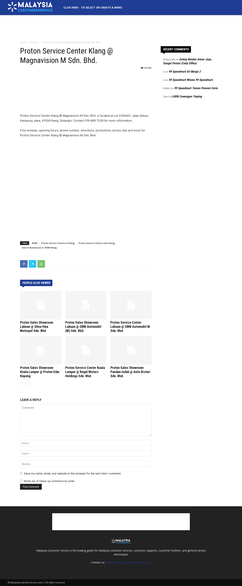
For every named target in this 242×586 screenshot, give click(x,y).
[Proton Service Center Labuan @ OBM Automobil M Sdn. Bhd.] (131, 305)
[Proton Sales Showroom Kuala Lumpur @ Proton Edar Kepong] (40, 350)
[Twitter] (32, 264)
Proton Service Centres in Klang (57, 243)
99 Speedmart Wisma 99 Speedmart (191, 80)
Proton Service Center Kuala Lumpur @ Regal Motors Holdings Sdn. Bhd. (85, 372)
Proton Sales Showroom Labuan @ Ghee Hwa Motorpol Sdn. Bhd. (36, 326)
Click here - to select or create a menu (93, 7)
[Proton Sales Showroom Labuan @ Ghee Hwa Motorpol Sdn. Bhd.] (40, 305)
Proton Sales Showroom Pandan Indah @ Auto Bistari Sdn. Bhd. (130, 372)
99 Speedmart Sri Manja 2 (185, 71)
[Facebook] (24, 264)
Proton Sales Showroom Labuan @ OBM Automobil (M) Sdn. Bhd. (83, 326)
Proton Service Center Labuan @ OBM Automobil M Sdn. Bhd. (130, 326)
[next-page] (28, 383)
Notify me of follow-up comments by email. (49, 481)
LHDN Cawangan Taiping (187, 96)
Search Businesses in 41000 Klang (39, 247)
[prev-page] (22, 383)
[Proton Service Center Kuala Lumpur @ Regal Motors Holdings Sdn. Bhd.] (85, 350)
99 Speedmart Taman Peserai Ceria (196, 88)
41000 (34, 243)
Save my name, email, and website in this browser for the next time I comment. (72, 473)
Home (23, 42)
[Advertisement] (121, 28)
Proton (34, 42)
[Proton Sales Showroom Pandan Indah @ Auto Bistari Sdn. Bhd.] (131, 350)
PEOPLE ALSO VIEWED (36, 283)
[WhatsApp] (41, 264)
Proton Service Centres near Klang (97, 243)
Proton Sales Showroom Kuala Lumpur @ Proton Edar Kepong (40, 372)
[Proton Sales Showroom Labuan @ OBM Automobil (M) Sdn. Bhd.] (85, 305)
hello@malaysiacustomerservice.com (128, 562)
